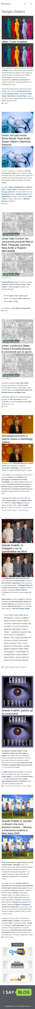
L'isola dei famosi (23, 510)
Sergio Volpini (6, 776)
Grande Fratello (12, 510)
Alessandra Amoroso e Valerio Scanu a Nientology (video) (17, 438)
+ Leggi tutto (17, 944)
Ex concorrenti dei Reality (12, 786)
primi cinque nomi (27, 175)
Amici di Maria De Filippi (11, 507)
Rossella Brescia (7, 392)
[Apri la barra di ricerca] (25, 4)
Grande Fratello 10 (21, 667)
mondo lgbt (29, 98)
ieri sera (9, 918)
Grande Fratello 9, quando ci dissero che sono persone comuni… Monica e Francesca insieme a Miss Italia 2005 (17, 827)
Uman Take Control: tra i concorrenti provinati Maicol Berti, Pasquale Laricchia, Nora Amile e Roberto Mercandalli (17, 244)
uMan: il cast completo (14, 41)
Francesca (25, 904)
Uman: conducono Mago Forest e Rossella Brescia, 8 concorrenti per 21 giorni (17, 348)
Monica (17, 904)
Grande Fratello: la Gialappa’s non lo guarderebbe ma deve (14, 548)
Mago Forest (21, 392)
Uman (6, 103)
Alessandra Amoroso (20, 463)
